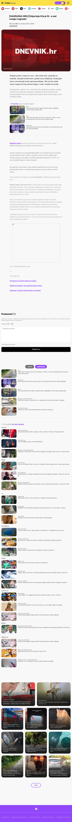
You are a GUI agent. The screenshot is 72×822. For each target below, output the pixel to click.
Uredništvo (5, 817)
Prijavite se (36, 349)
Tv (68, 8)
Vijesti (16, 8)
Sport (25, 8)
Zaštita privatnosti (48, 817)
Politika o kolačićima (63, 817)
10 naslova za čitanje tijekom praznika (23, 281)
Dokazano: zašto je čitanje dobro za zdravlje (25, 290)
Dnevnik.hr (7, 8)
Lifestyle (43, 8)
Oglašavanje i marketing (19, 817)
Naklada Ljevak (15, 143)
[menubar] (68, 3)
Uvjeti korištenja (34, 817)
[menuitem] (68, 3)
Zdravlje (61, 8)
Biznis (52, 8)
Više (36, 785)
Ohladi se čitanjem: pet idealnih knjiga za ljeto (26, 286)
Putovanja (34, 8)
